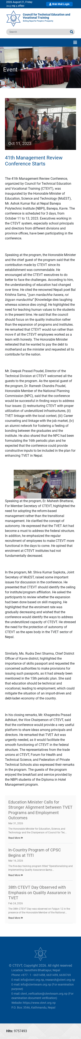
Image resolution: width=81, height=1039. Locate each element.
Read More (14, 837)
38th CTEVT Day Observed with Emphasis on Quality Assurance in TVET (39, 892)
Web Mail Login (61, 4)
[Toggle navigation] (75, 42)
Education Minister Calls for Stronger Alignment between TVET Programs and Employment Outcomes (40, 810)
